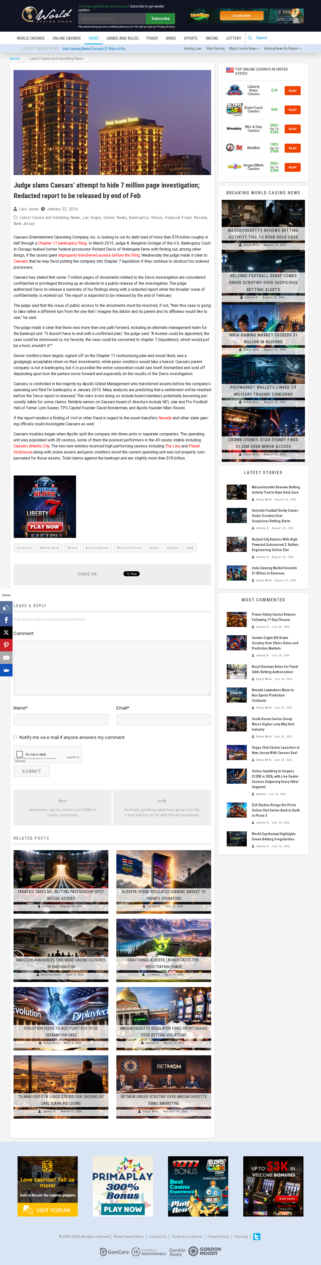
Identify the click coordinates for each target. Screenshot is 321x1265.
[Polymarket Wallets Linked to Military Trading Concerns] (263, 357)
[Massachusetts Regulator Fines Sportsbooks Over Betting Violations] (163, 987)
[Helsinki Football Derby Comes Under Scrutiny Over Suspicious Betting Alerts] (263, 252)
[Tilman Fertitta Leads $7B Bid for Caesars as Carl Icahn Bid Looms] (61, 1055)
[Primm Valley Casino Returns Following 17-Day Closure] (237, 619)
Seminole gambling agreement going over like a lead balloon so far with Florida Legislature (162, 812)
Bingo (171, 38)
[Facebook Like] (6, 607)
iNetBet (253, 148)
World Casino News (129, 1237)
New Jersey (24, 223)
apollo (174, 548)
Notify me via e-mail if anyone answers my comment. (72, 737)
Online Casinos (67, 38)
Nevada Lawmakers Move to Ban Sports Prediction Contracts (273, 695)
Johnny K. (49, 906)
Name (21, 708)
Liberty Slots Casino (254, 90)
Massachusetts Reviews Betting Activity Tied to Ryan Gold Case (107, 49)
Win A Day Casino (253, 129)
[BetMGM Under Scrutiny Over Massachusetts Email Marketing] (163, 1055)
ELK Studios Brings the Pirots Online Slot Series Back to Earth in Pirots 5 (276, 810)
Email (122, 708)
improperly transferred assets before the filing (99, 255)
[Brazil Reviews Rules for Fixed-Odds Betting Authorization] (237, 671)
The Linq (172, 446)
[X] (6, 632)
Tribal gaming (215, 48)
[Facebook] (6, 620)
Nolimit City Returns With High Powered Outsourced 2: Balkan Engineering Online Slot (275, 544)
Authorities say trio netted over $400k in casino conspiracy (62, 812)
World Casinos (31, 38)
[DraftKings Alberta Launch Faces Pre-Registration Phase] (163, 919)
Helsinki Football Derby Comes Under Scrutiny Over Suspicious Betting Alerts (263, 282)
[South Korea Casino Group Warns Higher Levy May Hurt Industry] (237, 723)
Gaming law (192, 48)
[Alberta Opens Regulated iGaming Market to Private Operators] (163, 850)
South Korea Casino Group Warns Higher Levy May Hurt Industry (273, 724)
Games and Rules (122, 38)
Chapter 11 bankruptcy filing (62, 243)
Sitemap (241, 1237)
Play (293, 90)
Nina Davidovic (51, 974)
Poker (152, 38)
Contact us (157, 1237)
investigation (98, 548)
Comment (24, 633)
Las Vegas (92, 217)
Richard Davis (130, 548)
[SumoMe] (6, 670)
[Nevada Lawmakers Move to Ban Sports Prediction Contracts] (237, 695)
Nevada (200, 217)
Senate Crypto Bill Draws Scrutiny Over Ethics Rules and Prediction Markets (275, 643)
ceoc (155, 548)
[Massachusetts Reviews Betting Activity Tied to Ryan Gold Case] (263, 200)
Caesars (21, 261)
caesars (25, 548)
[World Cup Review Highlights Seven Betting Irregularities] (237, 838)
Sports (191, 38)
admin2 (261, 794)
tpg (190, 548)
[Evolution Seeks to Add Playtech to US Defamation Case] (61, 987)
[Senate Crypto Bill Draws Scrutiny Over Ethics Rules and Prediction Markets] (237, 642)
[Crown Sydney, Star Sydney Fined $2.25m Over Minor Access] (263, 409)
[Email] (6, 657)
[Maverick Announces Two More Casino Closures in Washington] (61, 919)
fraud (73, 548)
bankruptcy (50, 548)
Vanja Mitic (51, 1043)
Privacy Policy (218, 1237)
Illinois (157, 217)
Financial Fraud (178, 217)
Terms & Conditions (187, 1237)
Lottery (233, 38)
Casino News (115, 217)
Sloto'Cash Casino (253, 109)
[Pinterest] (6, 645)
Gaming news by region (281, 48)
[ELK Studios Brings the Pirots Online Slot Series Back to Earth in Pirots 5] (237, 810)
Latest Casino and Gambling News (50, 217)
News (94, 38)
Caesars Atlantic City (32, 446)
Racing (212, 38)
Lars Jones (29, 209)
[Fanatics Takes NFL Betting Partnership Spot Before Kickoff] (61, 850)
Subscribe (160, 18)
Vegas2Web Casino (253, 167)
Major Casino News (243, 48)
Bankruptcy (139, 217)
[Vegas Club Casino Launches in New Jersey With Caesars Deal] (237, 752)
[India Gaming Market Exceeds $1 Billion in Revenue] (263, 305)
